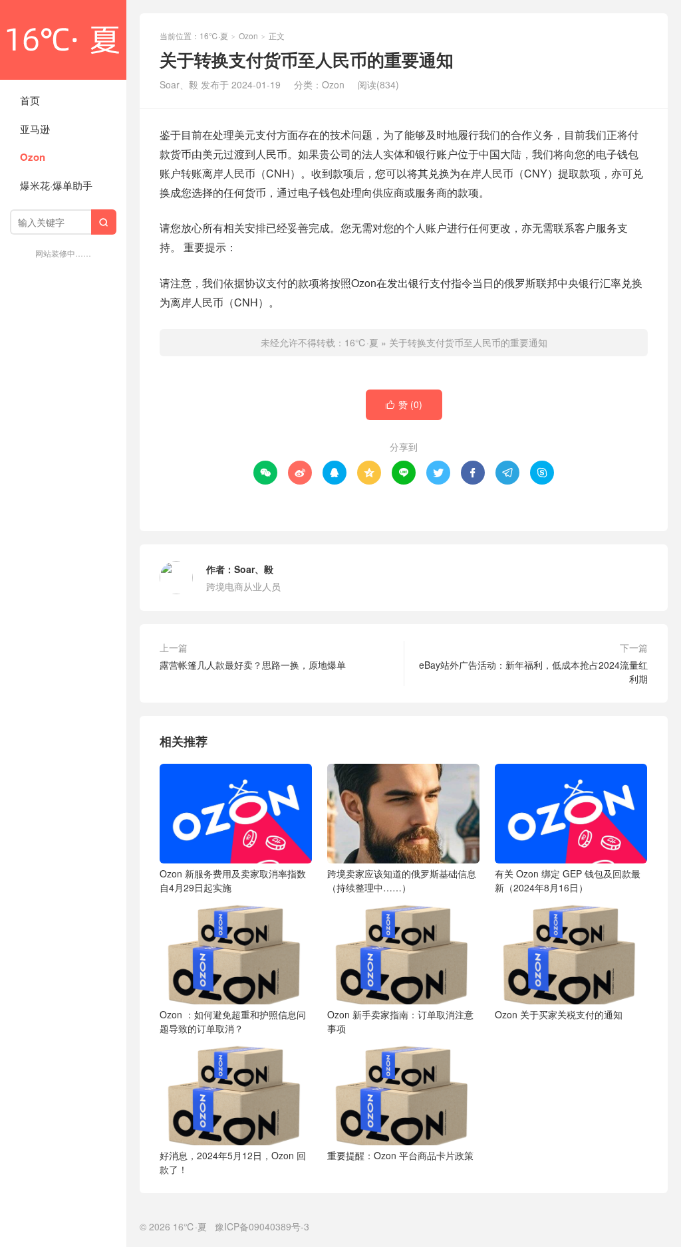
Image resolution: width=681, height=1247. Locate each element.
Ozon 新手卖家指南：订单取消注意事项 (400, 1021)
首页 (30, 100)
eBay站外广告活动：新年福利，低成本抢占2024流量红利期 (533, 671)
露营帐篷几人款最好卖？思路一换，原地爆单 (253, 664)
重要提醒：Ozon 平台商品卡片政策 (400, 1155)
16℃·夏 (63, 40)
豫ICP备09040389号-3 (262, 1226)
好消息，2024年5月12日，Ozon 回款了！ (233, 1162)
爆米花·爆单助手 (56, 185)
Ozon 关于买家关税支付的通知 (558, 1014)
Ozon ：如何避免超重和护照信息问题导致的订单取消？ (233, 1021)
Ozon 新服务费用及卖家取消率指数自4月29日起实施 (233, 880)
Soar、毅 (253, 569)
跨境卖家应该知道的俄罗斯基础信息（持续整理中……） (401, 880)
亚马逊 (35, 129)
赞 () (404, 404)
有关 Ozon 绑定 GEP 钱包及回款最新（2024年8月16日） (567, 880)
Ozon (32, 157)
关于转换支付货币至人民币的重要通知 (468, 342)
